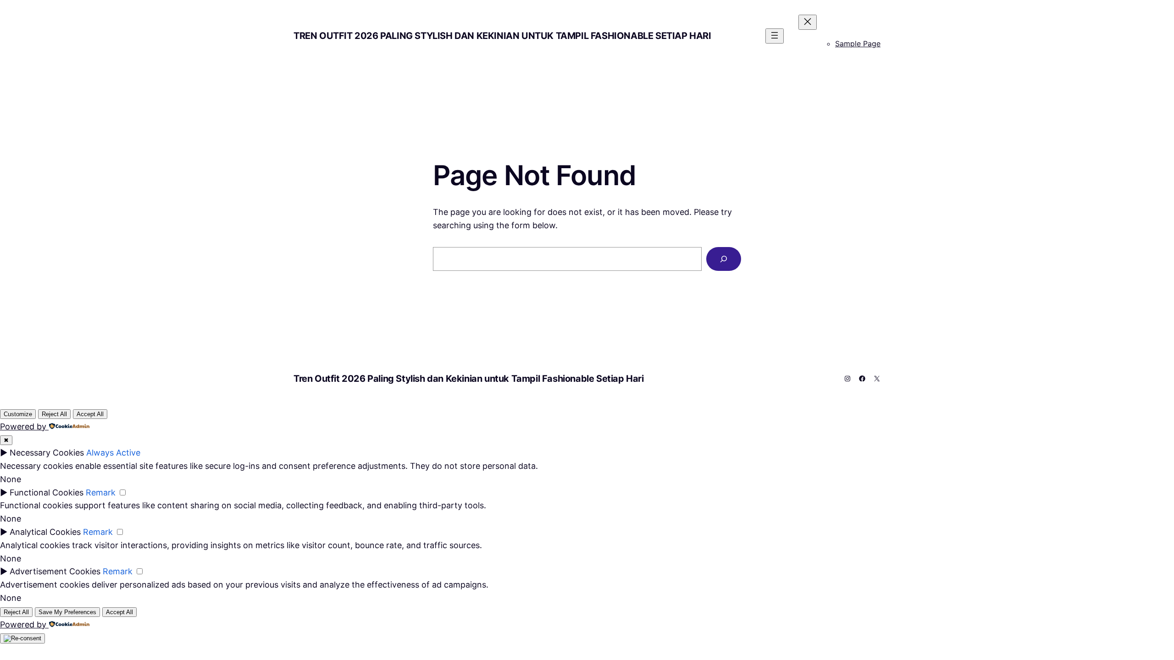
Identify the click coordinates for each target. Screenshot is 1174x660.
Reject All (54, 414)
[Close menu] (807, 22)
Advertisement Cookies (55, 571)
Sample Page (857, 43)
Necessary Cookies (47, 452)
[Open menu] (774, 36)
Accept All (90, 414)
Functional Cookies (46, 492)
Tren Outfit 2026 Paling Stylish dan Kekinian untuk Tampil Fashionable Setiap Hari (502, 35)
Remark (101, 492)
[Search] (723, 259)
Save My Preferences (67, 612)
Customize (18, 414)
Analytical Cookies (45, 532)
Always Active (113, 452)
